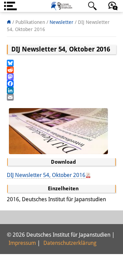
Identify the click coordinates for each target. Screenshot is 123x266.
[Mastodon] (61, 76)
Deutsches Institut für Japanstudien (61, 6)
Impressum (22, 243)
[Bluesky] (61, 63)
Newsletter (61, 22)
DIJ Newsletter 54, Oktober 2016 (46, 175)
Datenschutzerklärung (69, 243)
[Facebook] (61, 83)
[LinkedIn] (61, 90)
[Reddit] (61, 69)
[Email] (61, 97)
